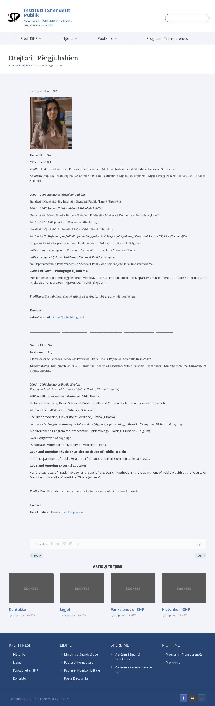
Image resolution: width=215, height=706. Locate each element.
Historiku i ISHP (41, 44)
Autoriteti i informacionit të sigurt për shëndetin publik (48, 22)
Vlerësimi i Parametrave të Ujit (133, 669)
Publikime (105, 38)
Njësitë (67, 38)
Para (37, 555)
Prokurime (173, 662)
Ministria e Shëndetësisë (81, 654)
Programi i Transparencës (167, 38)
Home (12, 65)
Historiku (19, 654)
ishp (36, 91)
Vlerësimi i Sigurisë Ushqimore (128, 656)
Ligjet (65, 609)
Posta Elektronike (76, 678)
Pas (199, 555)
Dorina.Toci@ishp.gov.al (67, 317)
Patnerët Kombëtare (78, 662)
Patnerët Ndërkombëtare (82, 670)
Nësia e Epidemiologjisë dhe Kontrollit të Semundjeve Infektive (85, 44)
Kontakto (17, 609)
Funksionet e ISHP (127, 609)
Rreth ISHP (29, 38)
